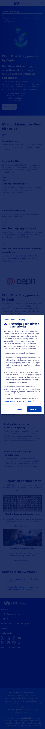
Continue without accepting (14, 319)
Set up (19, 409)
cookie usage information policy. (17, 401)
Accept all (34, 409)
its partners (20, 331)
